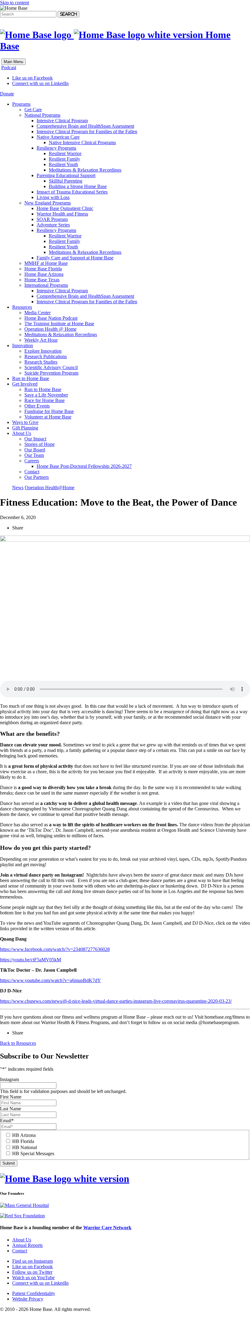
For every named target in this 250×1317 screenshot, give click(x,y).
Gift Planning (25, 427)
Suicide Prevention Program (51, 373)
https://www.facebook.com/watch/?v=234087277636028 (55, 949)
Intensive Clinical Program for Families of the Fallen (87, 131)
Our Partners (36, 477)
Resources (22, 307)
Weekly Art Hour (41, 340)
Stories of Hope (39, 444)
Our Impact (35, 438)
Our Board (34, 449)
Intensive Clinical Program (62, 120)
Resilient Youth (63, 164)
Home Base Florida (43, 268)
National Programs (42, 115)
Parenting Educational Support (66, 175)
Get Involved (25, 383)
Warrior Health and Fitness (62, 213)
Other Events (37, 405)
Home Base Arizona (43, 274)
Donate (7, 93)
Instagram (9, 1079)
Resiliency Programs (56, 148)
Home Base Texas (41, 279)
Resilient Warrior (65, 153)
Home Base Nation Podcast (50, 318)
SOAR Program (52, 219)
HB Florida (23, 1141)
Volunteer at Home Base (47, 416)
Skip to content (14, 2)
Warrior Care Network (107, 1227)
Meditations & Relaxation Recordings (85, 170)
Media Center (37, 312)
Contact (31, 471)
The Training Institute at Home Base (59, 323)
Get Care (33, 109)
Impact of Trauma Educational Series (72, 191)
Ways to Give (25, 422)
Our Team (34, 455)
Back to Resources (18, 1043)
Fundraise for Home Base (49, 411)
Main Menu (13, 61)
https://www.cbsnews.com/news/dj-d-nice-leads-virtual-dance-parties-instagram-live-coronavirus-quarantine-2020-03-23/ (116, 1001)
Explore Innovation (43, 351)
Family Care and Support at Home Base (75, 257)
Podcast (8, 67)
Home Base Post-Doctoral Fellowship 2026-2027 (84, 466)
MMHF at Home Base (46, 263)
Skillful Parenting (65, 180)
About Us (21, 433)
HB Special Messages (33, 1153)
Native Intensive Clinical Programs (82, 142)
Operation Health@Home (49, 487)
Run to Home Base (30, 378)
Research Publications (45, 356)
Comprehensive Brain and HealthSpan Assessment (85, 126)
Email (7, 1120)
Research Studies (40, 362)
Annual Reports (27, 1245)
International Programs (46, 285)
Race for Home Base (44, 400)
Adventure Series (53, 224)
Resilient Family (64, 159)
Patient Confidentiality (33, 1293)
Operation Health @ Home (50, 329)
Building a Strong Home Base (78, 186)
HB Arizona (24, 1135)
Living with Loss (53, 197)
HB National (24, 1147)
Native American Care (58, 137)
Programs (21, 104)
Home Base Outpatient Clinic (65, 208)
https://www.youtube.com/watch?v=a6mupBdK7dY (50, 980)
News (17, 487)
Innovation (22, 345)
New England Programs (47, 202)
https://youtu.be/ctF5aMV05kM (30, 959)
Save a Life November (46, 394)
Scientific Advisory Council (51, 367)
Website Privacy (27, 1298)
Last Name (10, 1108)
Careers (31, 460)
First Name (10, 1096)
